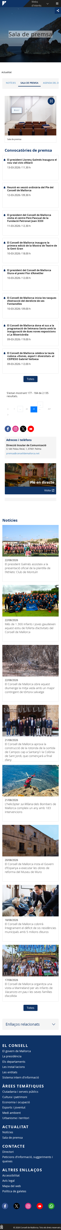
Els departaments (13, 1061)
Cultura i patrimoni (14, 1097)
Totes (30, 379)
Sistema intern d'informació (20, 1077)
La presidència (11, 1056)
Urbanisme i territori (15, 1118)
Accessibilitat (11, 1175)
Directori (8, 1152)
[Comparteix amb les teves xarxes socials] (58, 10)
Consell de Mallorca (1, 1226)
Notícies (11, 82)
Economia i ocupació (16, 1102)
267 (50, 409)
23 (35, 409)
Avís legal (8, 1180)
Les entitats (9, 1072)
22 (28, 409)
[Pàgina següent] (8, 414)
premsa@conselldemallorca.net (22, 453)
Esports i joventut (13, 1107)
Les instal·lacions (13, 1067)
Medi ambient (11, 1113)
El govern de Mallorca (16, 1051)
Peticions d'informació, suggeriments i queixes (27, 1159)
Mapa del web (11, 1186)
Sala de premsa (29, 82)
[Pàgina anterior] (8, 409)
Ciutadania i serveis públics (20, 1091)
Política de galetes (14, 1191)
